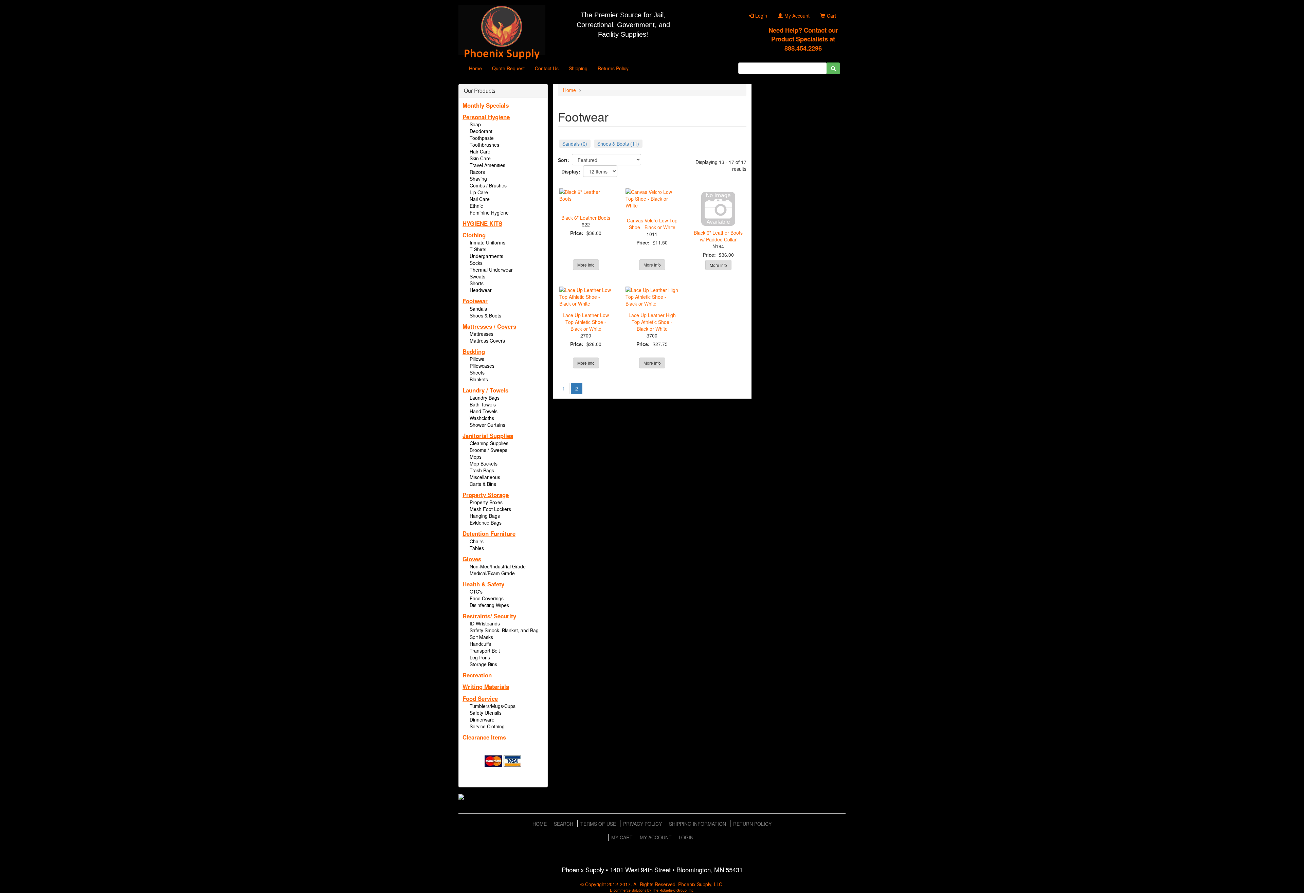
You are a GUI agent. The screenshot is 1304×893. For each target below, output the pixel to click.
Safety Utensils (486, 712)
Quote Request (508, 68)
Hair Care (480, 151)
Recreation (477, 675)
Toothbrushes (484, 144)
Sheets (477, 372)
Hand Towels (483, 411)
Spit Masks (481, 637)
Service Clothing (487, 726)
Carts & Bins (483, 483)
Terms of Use (598, 823)
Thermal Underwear (491, 269)
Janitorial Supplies (488, 436)
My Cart (622, 837)
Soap (475, 124)
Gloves (472, 559)
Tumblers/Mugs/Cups (492, 706)
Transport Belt (485, 650)
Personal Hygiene (486, 117)
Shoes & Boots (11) (618, 143)
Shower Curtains (487, 424)
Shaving (478, 178)
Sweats (477, 276)
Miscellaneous (485, 477)
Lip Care (479, 192)
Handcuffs (480, 643)
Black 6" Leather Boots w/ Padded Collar (718, 236)
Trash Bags (482, 470)
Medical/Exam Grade (492, 573)
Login (761, 15)
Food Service (480, 698)
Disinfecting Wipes (489, 605)
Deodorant (481, 131)
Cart (831, 15)
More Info (586, 265)
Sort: (563, 160)
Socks (476, 262)
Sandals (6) (574, 143)
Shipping (578, 68)
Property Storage (486, 495)
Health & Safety (483, 584)
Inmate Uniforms (487, 242)
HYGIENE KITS (482, 223)
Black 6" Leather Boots (585, 217)
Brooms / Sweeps (488, 450)
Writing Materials (486, 686)
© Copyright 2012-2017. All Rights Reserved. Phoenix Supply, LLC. (652, 884)
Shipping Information (697, 823)
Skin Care (480, 158)
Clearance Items (484, 737)
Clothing (474, 235)
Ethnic (476, 205)
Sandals (478, 308)
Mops (476, 456)
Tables (477, 548)
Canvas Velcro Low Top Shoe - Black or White (652, 224)
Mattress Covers (487, 340)
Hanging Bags (485, 515)
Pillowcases (482, 365)
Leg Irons (480, 657)
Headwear (481, 290)
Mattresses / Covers (489, 326)
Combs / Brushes (488, 185)
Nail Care (480, 199)
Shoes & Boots (485, 315)
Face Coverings (487, 598)
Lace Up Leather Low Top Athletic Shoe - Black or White (586, 322)
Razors (477, 171)
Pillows (477, 359)
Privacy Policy (642, 823)
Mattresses (481, 333)
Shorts (477, 283)
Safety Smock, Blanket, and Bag (504, 630)
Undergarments (486, 256)
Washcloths (482, 418)
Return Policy (752, 823)
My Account (797, 15)
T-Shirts (478, 249)
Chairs (477, 541)
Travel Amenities (487, 165)
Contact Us (547, 68)
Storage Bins (483, 664)
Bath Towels (483, 404)
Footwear (475, 301)
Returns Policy (613, 68)
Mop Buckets (483, 463)
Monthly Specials (486, 105)
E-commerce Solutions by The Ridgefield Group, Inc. (652, 890)
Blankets (479, 379)
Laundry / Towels (485, 390)
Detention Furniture (489, 533)
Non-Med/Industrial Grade (498, 566)
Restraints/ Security (489, 616)
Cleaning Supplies (489, 443)
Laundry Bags (485, 397)
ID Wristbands (485, 623)
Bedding (474, 351)
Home (475, 68)
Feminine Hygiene (489, 212)
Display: (570, 171)
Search (563, 823)
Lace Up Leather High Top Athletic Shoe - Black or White (652, 322)
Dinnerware (482, 719)
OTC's (476, 591)
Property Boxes (486, 502)
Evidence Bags (486, 522)
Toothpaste (482, 137)
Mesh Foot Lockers (490, 509)
